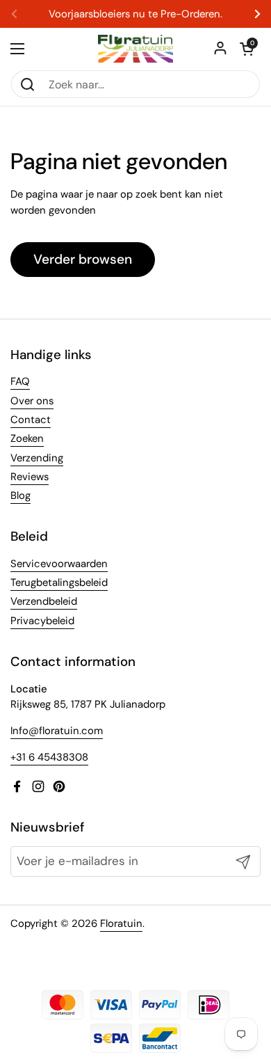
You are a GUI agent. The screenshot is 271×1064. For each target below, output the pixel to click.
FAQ (20, 381)
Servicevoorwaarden (59, 564)
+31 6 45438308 (49, 757)
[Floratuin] (135, 49)
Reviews (29, 477)
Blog (20, 495)
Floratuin (121, 923)
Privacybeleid (42, 621)
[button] (247, 49)
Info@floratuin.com (56, 731)
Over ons (32, 401)
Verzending (36, 458)
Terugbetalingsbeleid (59, 582)
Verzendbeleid (43, 601)
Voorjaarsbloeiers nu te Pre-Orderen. (135, 14)
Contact (30, 420)
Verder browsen (82, 259)
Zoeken (27, 438)
